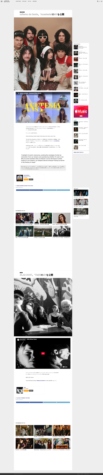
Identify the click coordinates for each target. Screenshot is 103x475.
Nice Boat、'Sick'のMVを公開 (21, 449)
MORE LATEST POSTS (78, 152)
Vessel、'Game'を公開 (19, 436)
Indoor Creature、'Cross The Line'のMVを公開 (24, 224)
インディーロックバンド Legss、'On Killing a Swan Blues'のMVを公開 (65, 237)
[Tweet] (56, 189)
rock (32, 185)
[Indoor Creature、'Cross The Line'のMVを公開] (25, 223)
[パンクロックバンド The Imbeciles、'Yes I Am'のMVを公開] (61, 448)
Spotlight (24, 1)
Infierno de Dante (24, 185)
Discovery (35, 1)
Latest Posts (18, 1)
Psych (29, 185)
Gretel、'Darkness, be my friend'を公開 (60, 224)
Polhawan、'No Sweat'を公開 (39, 237)
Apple (31, 179)
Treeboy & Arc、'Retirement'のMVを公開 (41, 224)
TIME (25, 387)
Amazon (26, 179)
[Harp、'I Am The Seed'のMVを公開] (25, 236)
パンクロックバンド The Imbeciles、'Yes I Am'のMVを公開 (63, 449)
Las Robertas (56, 141)
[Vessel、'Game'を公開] (25, 435)
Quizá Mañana (26, 175)
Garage (18, 185)
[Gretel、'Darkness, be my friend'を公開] (61, 223)
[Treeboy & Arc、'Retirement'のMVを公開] (43, 223)
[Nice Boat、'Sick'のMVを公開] (25, 448)
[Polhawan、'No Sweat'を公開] (43, 236)
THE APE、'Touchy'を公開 (38, 436)
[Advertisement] (51, 5)
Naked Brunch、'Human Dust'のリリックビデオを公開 (43, 449)
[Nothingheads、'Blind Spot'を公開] (61, 435)
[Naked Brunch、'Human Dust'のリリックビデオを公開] (43, 448)
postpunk (28, 398)
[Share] (29, 189)
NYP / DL (29, 1)
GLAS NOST (19, 398)
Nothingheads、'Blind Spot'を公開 (59, 436)
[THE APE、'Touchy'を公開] (43, 435)
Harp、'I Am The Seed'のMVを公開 (22, 237)
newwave (23, 398)
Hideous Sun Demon (41, 380)
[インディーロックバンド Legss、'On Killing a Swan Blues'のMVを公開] (61, 236)
